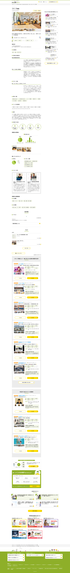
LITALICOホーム (9, 564)
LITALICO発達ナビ (32, 564)
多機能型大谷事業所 (21, 395)
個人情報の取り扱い (41, 568)
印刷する (39, 10)
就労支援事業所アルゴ (22, 363)
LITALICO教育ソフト (50, 564)
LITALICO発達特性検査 (56, 564)
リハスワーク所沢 (21, 283)
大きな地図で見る (39, 217)
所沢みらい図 (20, 322)
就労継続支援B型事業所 (25, 4)
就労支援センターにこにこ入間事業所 (24, 342)
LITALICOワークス (15, 564)
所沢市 (32, 4)
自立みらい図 (20, 302)
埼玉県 (29, 4)
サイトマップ (12, 568)
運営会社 (12, 569)
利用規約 (8, 568)
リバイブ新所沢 (21, 264)
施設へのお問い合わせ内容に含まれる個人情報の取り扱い (51, 568)
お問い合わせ (29, 568)
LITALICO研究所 (9, 565)
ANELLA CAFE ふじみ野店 (22, 436)
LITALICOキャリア (38, 564)
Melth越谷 (20, 416)
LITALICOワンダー (27, 564)
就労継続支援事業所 (19, 4)
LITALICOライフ (44, 564)
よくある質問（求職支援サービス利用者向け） (21, 568)
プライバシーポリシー (34, 568)
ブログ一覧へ (26, 248)
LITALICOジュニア (21, 564)
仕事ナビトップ (14, 4)
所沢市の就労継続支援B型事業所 (31, 546)
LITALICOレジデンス (15, 565)
